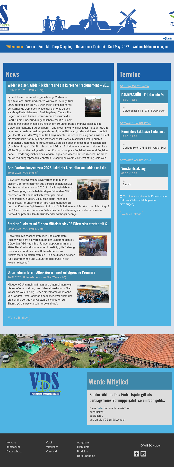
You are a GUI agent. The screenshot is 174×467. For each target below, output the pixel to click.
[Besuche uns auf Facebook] (136, 454)
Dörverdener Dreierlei (90, 46)
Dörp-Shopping (62, 46)
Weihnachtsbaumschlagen (150, 46)
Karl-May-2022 (118, 46)
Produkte (82, 451)
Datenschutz (14, 451)
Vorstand (51, 451)
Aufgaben (83, 442)
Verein (30, 46)
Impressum (13, 447)
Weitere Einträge (18, 317)
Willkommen (14, 46)
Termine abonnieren (135, 196)
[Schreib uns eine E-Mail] (143, 454)
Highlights (83, 447)
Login (169, 38)
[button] (144, 103)
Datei (100, 408)
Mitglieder (52, 447)
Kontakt (43, 46)
